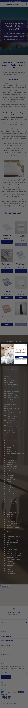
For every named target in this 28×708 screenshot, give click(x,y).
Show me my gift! (21, 357)
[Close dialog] (26, 345)
